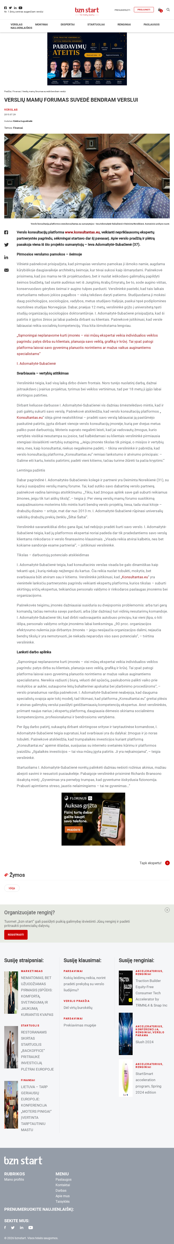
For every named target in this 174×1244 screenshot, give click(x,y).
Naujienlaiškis (21, 27)
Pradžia (7, 91)
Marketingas (32, 971)
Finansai (17, 91)
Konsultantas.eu (30, 417)
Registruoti (16, 934)
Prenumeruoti (122, 10)
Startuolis (30, 1025)
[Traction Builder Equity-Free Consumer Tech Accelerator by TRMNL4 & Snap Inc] (126, 988)
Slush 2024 (145, 1042)
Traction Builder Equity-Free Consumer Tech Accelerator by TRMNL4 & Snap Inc (151, 993)
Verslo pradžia (77, 1001)
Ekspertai (68, 24)
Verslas (16, 24)
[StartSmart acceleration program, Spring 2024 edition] (126, 1078)
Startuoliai (96, 24)
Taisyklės (63, 1202)
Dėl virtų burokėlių (78, 1007)
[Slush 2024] (126, 1034)
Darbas (61, 1191)
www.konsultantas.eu (82, 232)
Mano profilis (14, 1179)
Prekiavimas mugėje (80, 1025)
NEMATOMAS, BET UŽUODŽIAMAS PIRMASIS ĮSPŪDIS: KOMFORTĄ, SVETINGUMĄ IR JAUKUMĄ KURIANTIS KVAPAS (37, 996)
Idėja (12, 888)
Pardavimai (73, 971)
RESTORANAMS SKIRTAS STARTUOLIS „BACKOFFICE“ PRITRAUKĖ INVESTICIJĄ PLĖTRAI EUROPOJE (37, 1050)
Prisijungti (144, 9)
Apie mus (63, 1196)
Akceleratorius (149, 971)
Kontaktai (63, 1185)
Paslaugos (152, 24)
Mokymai (41, 24)
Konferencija (147, 1029)
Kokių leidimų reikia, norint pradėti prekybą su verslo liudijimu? (85, 984)
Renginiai (124, 24)
